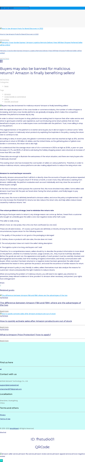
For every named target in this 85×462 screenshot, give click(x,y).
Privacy (3, 415)
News (6, 86)
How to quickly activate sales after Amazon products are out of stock (36, 321)
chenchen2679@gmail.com (11, 389)
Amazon (7, 94)
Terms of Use (5, 419)
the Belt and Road (11, 102)
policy (6, 99)
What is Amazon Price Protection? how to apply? (25, 335)
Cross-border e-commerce (15, 97)
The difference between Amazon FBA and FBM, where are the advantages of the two (40, 304)
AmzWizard (14, 428)
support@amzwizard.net (9, 385)
